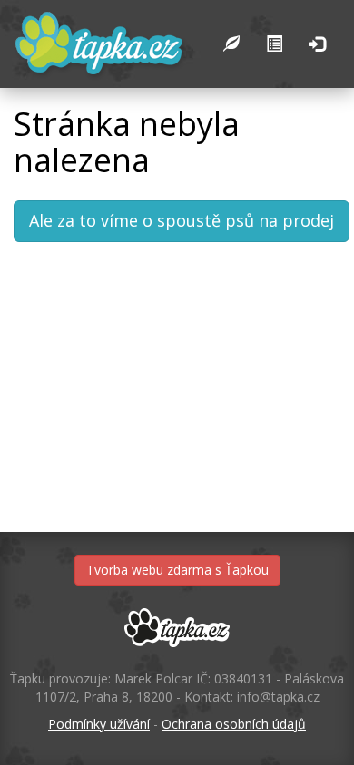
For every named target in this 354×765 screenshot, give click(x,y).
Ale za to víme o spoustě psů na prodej (181, 220)
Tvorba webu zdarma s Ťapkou (177, 569)
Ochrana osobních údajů (234, 723)
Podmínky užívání (99, 723)
